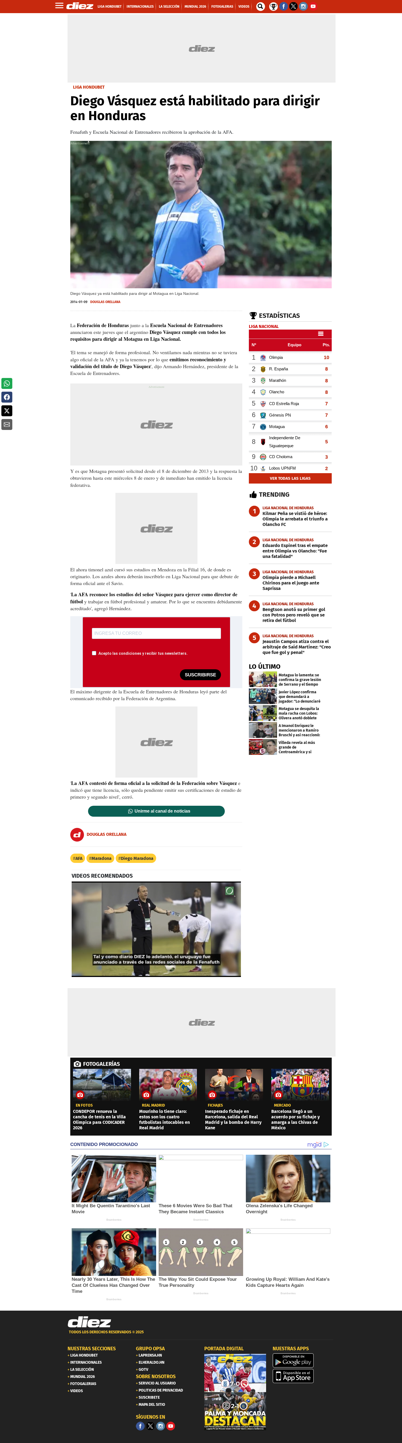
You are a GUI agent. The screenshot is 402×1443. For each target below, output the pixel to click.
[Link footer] (89, 1322)
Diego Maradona (137, 858)
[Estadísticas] (273, 6)
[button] (6, 383)
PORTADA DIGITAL (224, 1349)
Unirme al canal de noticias (162, 811)
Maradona (102, 858)
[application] (156, 929)
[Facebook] (140, 1426)
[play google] (303, 1360)
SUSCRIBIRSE (200, 674)
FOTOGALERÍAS (101, 1064)
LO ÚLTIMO (265, 666)
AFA (78, 858)
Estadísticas (279, 315)
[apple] (303, 1376)
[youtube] (170, 1426)
